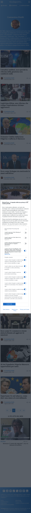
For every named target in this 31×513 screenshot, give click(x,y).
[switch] (25, 232)
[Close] (28, 202)
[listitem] (15, 229)
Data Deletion (6, 309)
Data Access (15, 309)
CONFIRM (9, 304)
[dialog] (15, 256)
